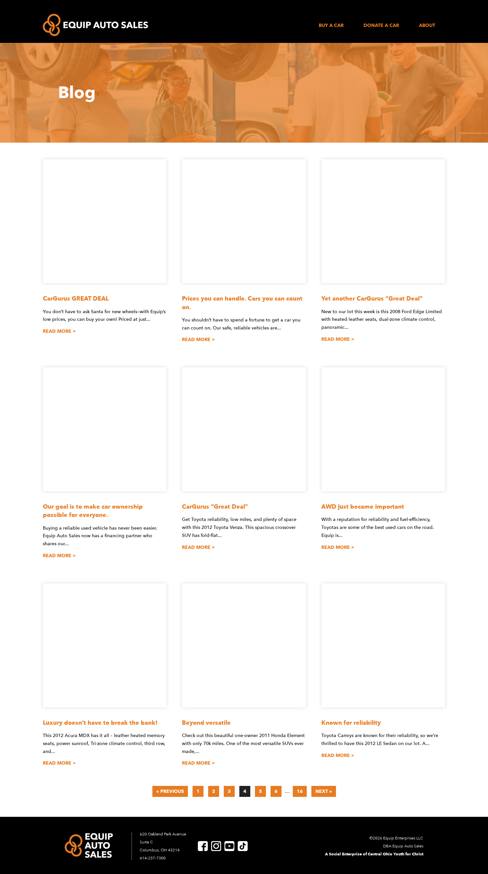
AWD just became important (362, 507)
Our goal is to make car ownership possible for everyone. (93, 511)
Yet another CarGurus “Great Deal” (372, 299)
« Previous (170, 791)
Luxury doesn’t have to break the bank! (100, 723)
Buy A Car (331, 26)
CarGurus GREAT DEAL (76, 299)
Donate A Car (381, 26)
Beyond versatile (206, 723)
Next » (323, 791)
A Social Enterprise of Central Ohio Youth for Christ (374, 854)
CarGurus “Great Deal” (215, 507)
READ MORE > (59, 331)
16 (300, 791)
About (427, 26)
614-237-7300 (153, 858)
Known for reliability (351, 723)
